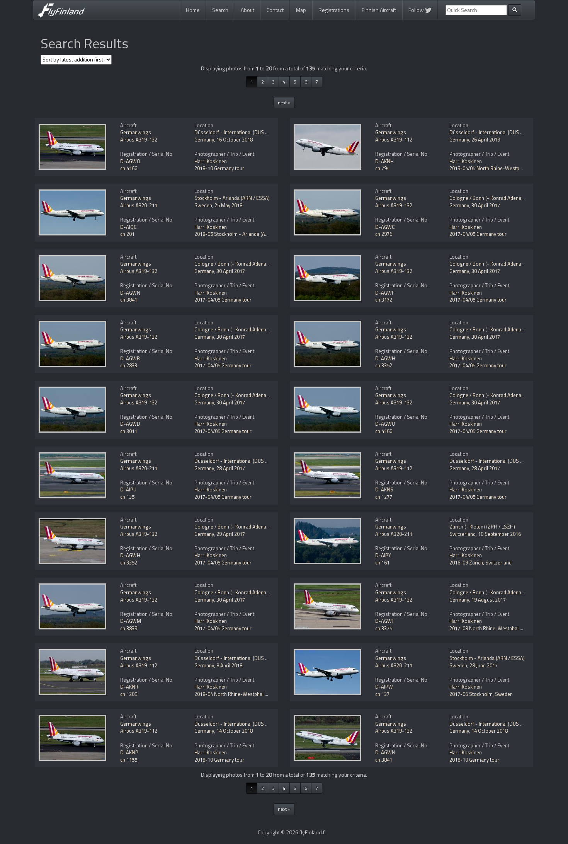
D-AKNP (129, 752)
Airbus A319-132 (138, 139)
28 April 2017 (230, 468)
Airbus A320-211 (138, 205)
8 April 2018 (229, 665)
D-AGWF (385, 293)
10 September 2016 (499, 534)
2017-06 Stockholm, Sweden (481, 694)
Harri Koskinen (210, 161)
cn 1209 (128, 694)
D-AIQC (128, 227)
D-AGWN (130, 293)
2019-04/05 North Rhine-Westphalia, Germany (500, 168)
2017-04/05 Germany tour (478, 234)
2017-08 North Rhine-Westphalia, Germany (496, 628)
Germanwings (135, 132)
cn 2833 (128, 365)
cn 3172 (383, 299)
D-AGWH (385, 358)
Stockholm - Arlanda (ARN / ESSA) (232, 198)
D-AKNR (129, 687)
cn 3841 (128, 299)
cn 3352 (383, 365)
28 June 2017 (483, 665)
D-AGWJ (384, 621)
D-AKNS (384, 489)
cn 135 (127, 497)
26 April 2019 (485, 139)
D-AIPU (128, 489)
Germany (204, 139)
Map (301, 10)
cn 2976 (383, 234)
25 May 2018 (228, 205)
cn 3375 (383, 628)
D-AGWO (130, 161)
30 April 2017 (485, 205)
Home (193, 10)
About (247, 10)
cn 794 (382, 168)
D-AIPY (383, 555)
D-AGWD (130, 424)
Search (220, 10)
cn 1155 (128, 760)
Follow (416, 10)
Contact (275, 10)
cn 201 (127, 234)
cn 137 (382, 694)
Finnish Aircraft (379, 10)
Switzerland (462, 534)
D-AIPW (384, 687)
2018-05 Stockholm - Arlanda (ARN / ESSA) (241, 234)
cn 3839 (128, 628)
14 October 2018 (234, 731)
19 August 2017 (488, 600)
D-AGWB (130, 358)
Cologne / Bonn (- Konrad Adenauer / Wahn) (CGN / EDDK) (258, 264)
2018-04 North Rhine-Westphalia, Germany (241, 694)
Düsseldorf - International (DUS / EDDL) (238, 132)
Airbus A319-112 (393, 139)
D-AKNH (384, 161)
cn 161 (382, 562)
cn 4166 (128, 168)
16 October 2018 (234, 139)
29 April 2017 (230, 534)
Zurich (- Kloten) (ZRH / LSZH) (482, 526)
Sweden (203, 205)
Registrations (333, 10)
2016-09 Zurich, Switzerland (480, 562)
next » (284, 102)
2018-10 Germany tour (219, 168)
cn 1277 (383, 497)
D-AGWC (385, 227)
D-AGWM (130, 621)
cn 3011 (128, 431)
